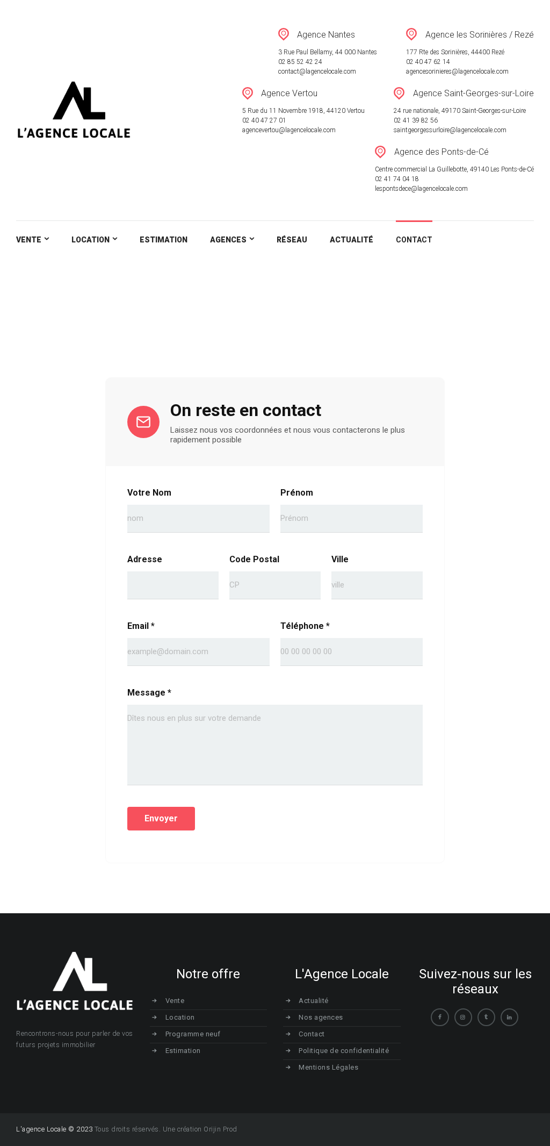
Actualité (314, 1001)
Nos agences (321, 1017)
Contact (312, 1034)
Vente (175, 1001)
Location (180, 1017)
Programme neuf (193, 1034)
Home (481, 299)
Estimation (183, 1051)
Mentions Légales (328, 1067)
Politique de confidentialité (344, 1051)
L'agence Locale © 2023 (54, 1129)
